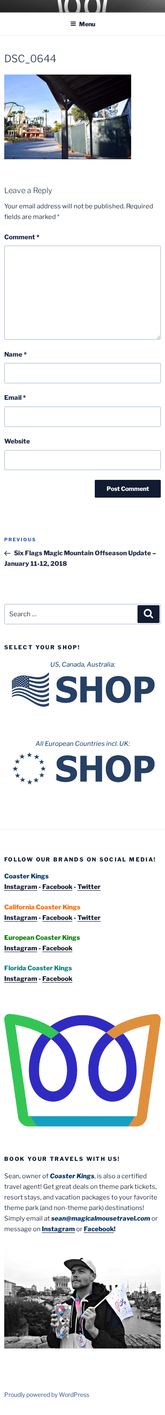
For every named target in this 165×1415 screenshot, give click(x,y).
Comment (21, 237)
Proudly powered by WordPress (46, 1394)
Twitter (89, 887)
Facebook (57, 887)
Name (15, 354)
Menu (87, 24)
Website (17, 441)
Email (15, 398)
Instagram (20, 887)
